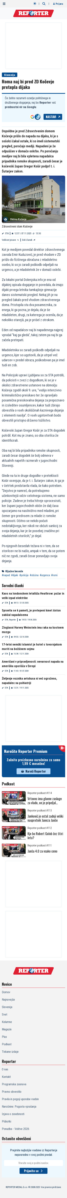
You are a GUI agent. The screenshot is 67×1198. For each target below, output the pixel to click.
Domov (6, 992)
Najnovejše (8, 999)
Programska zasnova (14, 1084)
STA (7, 233)
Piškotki (6, 1121)
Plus (4, 1037)
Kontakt (6, 1077)
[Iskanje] (44, 4)
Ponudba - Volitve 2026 (15, 1129)
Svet (4, 1014)
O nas (5, 1069)
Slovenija (9, 75)
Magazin (7, 1029)
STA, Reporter (10, 620)
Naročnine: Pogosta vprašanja (19, 1106)
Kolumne (7, 1022)
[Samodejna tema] (35, 3)
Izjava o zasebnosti (13, 1114)
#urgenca (45, 575)
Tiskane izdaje (10, 1051)
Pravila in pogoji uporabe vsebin (20, 1099)
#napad (6, 575)
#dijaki (14, 575)
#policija (23, 575)
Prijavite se (31, 1171)
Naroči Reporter (35, 771)
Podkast (7, 1044)
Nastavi (51, 117)
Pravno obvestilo (11, 1091)
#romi (54, 575)
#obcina (34, 575)
